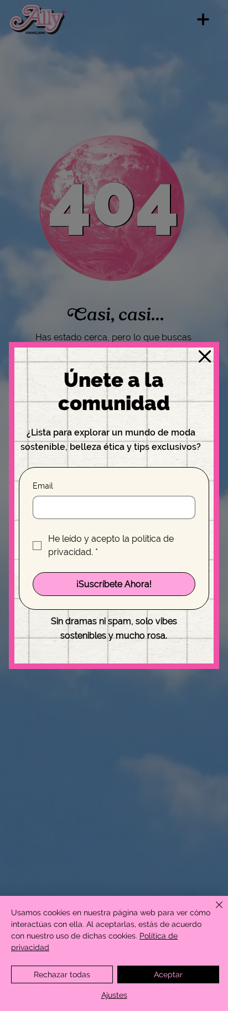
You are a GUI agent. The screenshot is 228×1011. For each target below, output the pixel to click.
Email (43, 485)
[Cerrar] (212, 911)
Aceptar (168, 974)
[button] (205, 357)
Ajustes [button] (114, 995)
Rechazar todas (62, 974)
